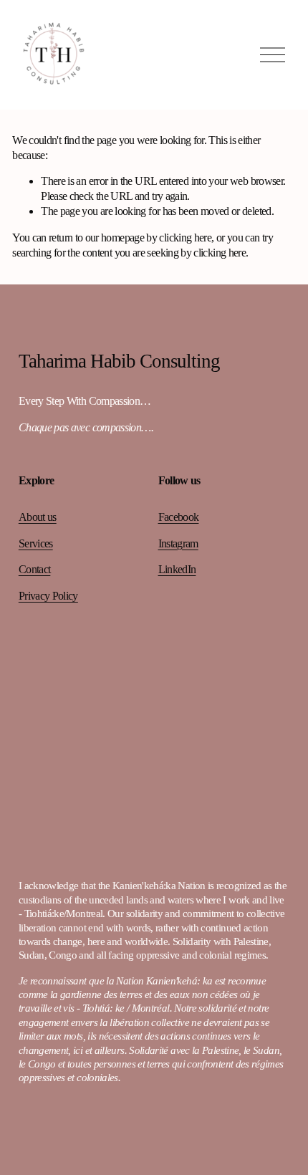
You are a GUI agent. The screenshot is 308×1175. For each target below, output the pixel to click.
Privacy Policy (48, 596)
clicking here (185, 237)
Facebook (178, 517)
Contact (35, 569)
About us (38, 517)
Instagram (178, 543)
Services (36, 543)
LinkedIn (177, 569)
